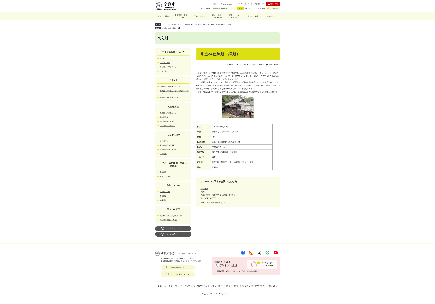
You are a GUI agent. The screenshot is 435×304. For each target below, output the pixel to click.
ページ (257, 8)
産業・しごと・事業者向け (235, 16)
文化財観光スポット (167, 126)
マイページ (242, 4)
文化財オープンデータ (168, 67)
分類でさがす (178, 24)
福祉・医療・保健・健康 (217, 16)
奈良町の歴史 (165, 192)
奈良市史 (163, 196)
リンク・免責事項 (224, 286)
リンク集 (163, 71)
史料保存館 (164, 117)
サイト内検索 (205, 8)
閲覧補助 (257, 4)
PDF (263, 8)
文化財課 (204, 189)
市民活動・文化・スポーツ (182, 16)
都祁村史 (163, 200)
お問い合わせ (272, 286)
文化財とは (164, 141)
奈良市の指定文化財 (167, 145)
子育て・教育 (199, 16)
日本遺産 (163, 154)
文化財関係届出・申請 (168, 220)
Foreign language (227, 4)
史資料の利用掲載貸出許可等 (171, 216)
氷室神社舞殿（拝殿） (170, 28)
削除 (179, 28)
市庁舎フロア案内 (257, 286)
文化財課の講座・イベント (170, 86)
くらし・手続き (164, 16)
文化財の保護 (165, 63)
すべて (249, 8)
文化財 (198, 24)
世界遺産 (163, 172)
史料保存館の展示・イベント (171, 98)
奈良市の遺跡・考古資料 (169, 149)
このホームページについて (167, 286)
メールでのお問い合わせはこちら (214, 203)
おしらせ (163, 58)
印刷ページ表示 (274, 64)
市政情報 (270, 16)
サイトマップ (185, 286)
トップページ (167, 24)
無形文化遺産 (165, 176)
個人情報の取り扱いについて (203, 286)
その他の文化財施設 (167, 121)
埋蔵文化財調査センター (169, 113)
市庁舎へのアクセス (241, 286)
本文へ (215, 4)
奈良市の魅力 (253, 16)
